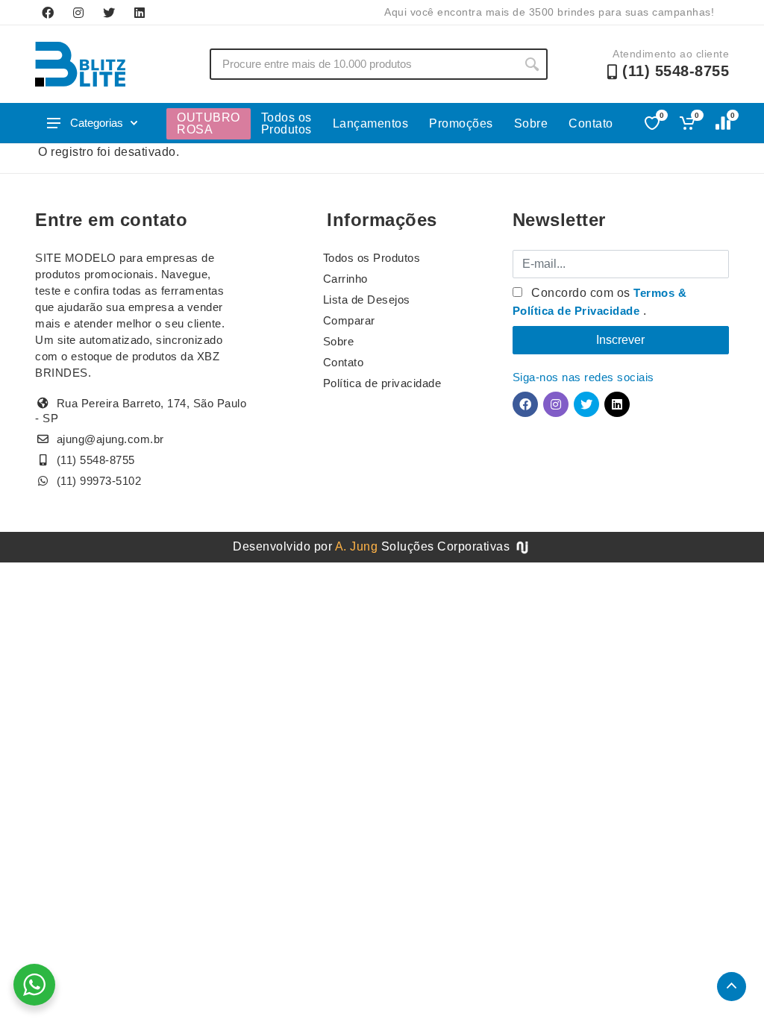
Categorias (96, 122)
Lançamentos (371, 123)
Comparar (349, 320)
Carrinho (345, 278)
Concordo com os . (600, 301)
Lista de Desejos (366, 299)
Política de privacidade (382, 383)
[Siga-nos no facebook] (47, 12)
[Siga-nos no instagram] (78, 12)
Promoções (461, 123)
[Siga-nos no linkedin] (139, 12)
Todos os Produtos (286, 123)
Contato (591, 123)
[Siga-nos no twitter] (109, 12)
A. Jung (356, 546)
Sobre (531, 123)
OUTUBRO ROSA (208, 123)
